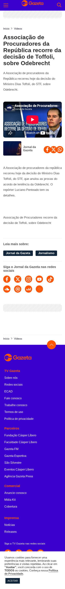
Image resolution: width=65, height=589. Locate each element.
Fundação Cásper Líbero (20, 435)
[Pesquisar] (59, 5)
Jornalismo (46, 253)
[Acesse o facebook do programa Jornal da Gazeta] (6, 279)
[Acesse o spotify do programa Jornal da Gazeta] (17, 289)
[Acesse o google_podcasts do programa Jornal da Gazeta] (39, 289)
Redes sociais (13, 384)
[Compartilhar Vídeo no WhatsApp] (59, 149)
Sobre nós (11, 377)
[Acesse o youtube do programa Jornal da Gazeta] (39, 279)
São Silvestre (12, 462)
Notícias (9, 524)
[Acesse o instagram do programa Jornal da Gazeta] (28, 279)
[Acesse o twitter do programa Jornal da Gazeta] (17, 279)
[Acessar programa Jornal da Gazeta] (12, 148)
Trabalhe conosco (15, 405)
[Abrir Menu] (6, 5)
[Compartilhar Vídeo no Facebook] (47, 149)
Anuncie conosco (15, 492)
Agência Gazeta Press (18, 476)
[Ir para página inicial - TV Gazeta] (32, 5)
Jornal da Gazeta (29, 148)
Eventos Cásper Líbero (19, 469)
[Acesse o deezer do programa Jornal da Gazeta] (28, 289)
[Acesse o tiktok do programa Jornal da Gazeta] (50, 279)
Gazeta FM (11, 449)
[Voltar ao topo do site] (51, 344)
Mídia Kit (10, 499)
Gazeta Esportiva (15, 455)
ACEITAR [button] (13, 580)
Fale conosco (13, 398)
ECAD (8, 391)
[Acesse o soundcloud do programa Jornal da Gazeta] (6, 289)
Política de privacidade (19, 418)
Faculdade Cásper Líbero (20, 442)
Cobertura (10, 506)
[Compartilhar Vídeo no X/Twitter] (53, 149)
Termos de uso (13, 411)
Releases (10, 531)
